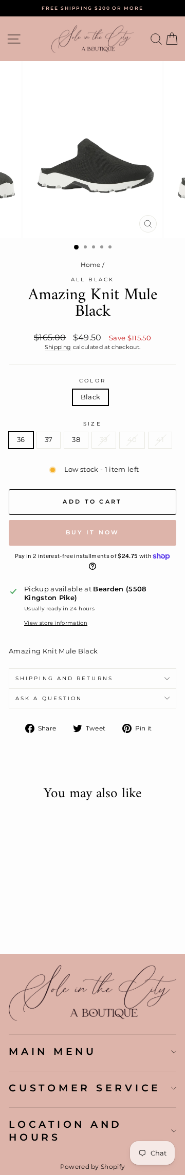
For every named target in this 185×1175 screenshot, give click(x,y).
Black (91, 397)
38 (76, 440)
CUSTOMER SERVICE (85, 1088)
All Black (93, 279)
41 (160, 440)
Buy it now (93, 532)
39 (104, 440)
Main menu (53, 1051)
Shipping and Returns (64, 678)
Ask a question (48, 698)
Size (92, 423)
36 (21, 440)
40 (132, 440)
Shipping (58, 347)
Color (92, 380)
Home (91, 264)
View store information (55, 623)
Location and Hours (65, 1130)
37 (49, 440)
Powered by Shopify (92, 1166)
